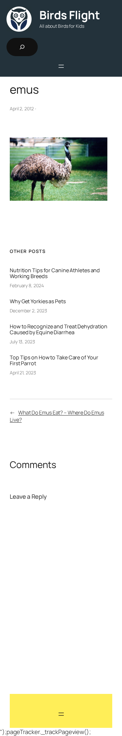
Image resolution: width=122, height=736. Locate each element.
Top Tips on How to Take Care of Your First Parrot (54, 360)
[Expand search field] (22, 47)
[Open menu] (61, 66)
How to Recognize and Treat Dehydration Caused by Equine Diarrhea (58, 329)
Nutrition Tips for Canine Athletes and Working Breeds (55, 273)
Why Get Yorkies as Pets (38, 301)
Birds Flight (69, 15)
